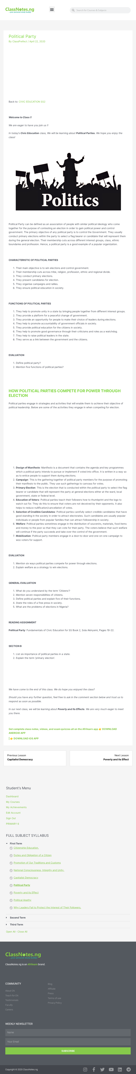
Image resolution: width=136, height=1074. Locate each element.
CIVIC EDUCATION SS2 (32, 101)
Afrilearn (33, 964)
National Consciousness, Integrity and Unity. (39, 870)
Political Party (22, 885)
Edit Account (13, 812)
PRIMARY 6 (12, 823)
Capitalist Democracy (26, 877)
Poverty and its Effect (26, 892)
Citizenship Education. (26, 847)
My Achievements (16, 807)
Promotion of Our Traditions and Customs (37, 862)
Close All (22, 931)
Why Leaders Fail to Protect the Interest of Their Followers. (47, 907)
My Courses (13, 801)
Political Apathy (22, 900)
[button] (52, 9)
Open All (10, 931)
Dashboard (12, 796)
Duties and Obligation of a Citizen (33, 855)
